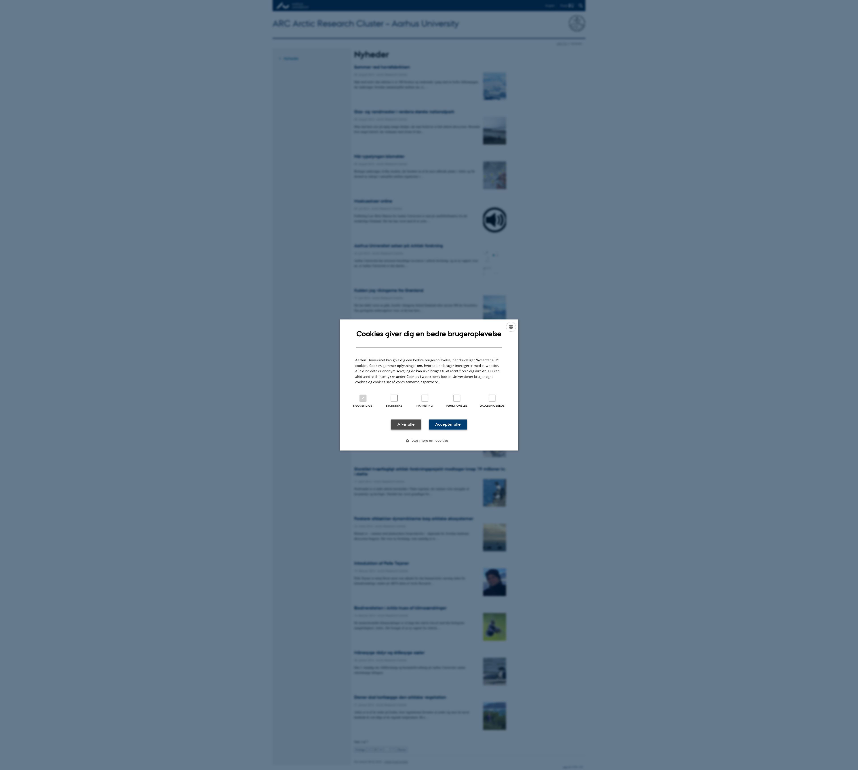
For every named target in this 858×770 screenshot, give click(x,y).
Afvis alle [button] (406, 424)
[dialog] (429, 384)
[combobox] (511, 326)
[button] (428, 441)
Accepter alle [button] (448, 424)
